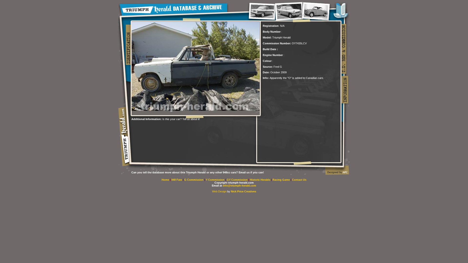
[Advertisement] (188, 128)
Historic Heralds (260, 179)
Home (165, 179)
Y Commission (215, 179)
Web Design (219, 191)
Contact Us (299, 179)
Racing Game (282, 179)
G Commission (194, 179)
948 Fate (177, 179)
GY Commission (237, 179)
